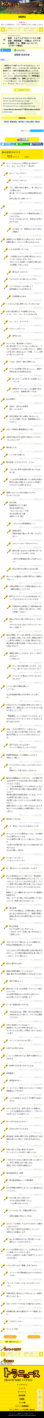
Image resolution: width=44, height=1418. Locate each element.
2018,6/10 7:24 (38, 741)
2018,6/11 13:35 (37, 1325)
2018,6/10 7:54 (38, 854)
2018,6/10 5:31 (38, 253)
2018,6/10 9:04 (38, 751)
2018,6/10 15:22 (37, 235)
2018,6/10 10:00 (37, 1125)
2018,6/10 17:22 (37, 1300)
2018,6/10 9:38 (38, 1117)
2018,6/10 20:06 (37, 1318)
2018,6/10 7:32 (38, 822)
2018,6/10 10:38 (37, 938)
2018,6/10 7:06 (38, 662)
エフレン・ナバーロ (37, 131)
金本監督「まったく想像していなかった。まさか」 (13, 30)
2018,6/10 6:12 (38, 466)
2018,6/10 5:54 (38, 433)
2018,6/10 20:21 (37, 1132)
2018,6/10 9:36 (38, 1094)
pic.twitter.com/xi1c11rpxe (25, 106)
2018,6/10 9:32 (38, 283)
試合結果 (22, 1395)
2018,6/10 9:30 (38, 1084)
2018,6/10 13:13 (37, 572)
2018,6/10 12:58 (37, 1245)
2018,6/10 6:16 (38, 325)
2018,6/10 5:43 (38, 268)
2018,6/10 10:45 (37, 631)
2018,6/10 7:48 (38, 527)
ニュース (22, 1388)
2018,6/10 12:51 (37, 830)
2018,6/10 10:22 (37, 1169)
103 (5, 59)
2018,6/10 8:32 (38, 375)
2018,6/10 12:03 (37, 565)
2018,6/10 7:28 (38, 761)
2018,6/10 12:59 (37, 1261)
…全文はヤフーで (23, 90)
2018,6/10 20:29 (37, 615)
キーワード (22, 1392)
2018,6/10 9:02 (38, 413)
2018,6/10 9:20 (38, 1037)
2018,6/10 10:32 (37, 603)
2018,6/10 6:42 (38, 520)
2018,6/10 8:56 (38, 385)
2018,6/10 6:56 (38, 476)
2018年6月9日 (7, 112)
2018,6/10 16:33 (37, 1289)
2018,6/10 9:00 (38, 923)
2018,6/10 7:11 (38, 701)
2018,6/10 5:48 (38, 318)
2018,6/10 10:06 (37, 1156)
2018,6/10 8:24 (38, 593)
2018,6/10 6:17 (38, 458)
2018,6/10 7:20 (38, 672)
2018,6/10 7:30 (38, 815)
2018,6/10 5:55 (38, 443)
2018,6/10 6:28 (38, 184)
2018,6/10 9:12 (38, 1008)
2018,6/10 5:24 (38, 170)
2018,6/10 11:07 (37, 1184)
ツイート (6, 50)
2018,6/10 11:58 (37, 395)
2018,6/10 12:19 (37, 1236)
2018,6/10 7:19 (38, 725)
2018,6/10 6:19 (38, 499)
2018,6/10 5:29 (38, 210)
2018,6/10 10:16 (37, 425)
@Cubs (5, 101)
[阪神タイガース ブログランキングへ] (23, 139)
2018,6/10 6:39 (38, 583)
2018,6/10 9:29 (38, 1077)
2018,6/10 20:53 (37, 1104)
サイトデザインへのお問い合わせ (22, 1409)
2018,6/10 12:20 (37, 293)
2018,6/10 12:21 (37, 1069)
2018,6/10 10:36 (37, 1177)
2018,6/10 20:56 (37, 1279)
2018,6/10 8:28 (38, 959)
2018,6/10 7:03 (38, 650)
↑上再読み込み (10, 1337)
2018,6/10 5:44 (38, 307)
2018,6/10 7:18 (38, 365)
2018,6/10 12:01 (37, 488)
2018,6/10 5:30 (38, 246)
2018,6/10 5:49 (38, 358)
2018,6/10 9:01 (38, 1001)
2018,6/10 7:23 (38, 682)
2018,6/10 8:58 (38, 774)
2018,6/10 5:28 (38, 177)
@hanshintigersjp (9, 103)
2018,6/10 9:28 (38, 1062)
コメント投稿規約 (22, 1406)
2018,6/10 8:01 (38, 904)
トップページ (22, 1385)
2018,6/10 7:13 (38, 202)
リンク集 (22, 1402)
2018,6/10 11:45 (37, 547)
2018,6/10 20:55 (37, 1220)
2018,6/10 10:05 (37, 1145)
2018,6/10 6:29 (38, 332)
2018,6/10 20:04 (37, 1307)
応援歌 (22, 1399)
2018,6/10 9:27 (38, 1052)
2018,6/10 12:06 (37, 1207)
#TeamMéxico (8, 106)
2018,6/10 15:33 (37, 300)
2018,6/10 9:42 (38, 225)
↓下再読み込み (34, 1337)
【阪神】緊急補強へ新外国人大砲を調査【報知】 (22, 122)
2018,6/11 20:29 (37, 1332)
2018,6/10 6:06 (38, 451)
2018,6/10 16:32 (37, 1269)
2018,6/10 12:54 (37, 1021)
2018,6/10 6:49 (38, 339)
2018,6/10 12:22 (37, 275)
